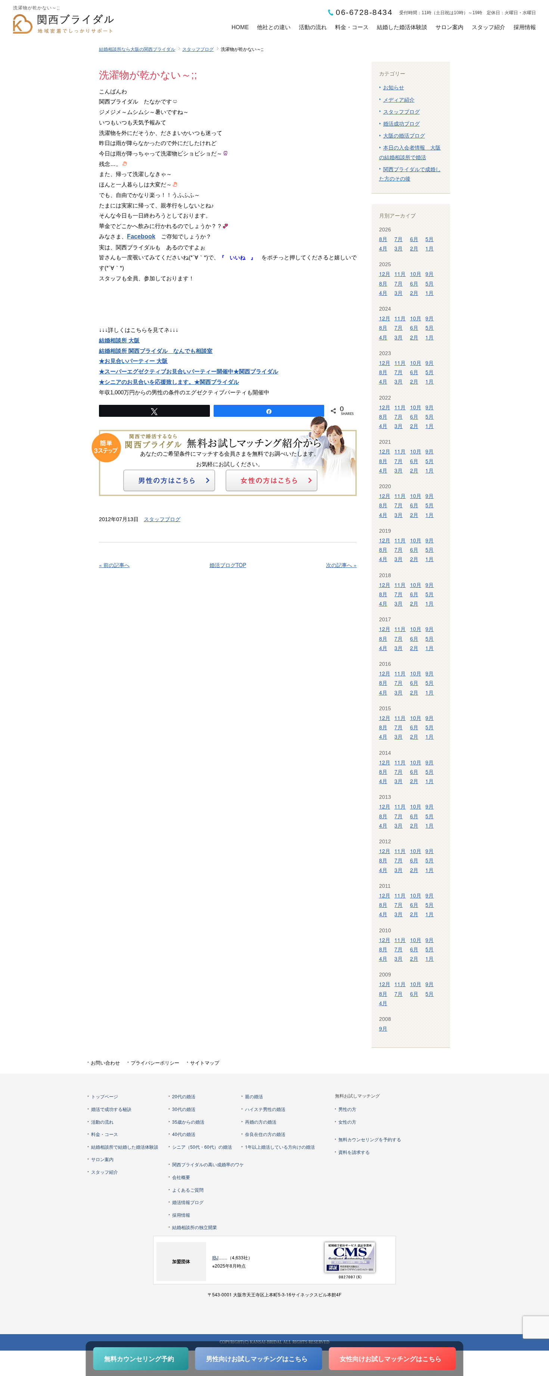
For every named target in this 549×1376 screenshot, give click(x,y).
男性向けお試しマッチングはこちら (257, 1358)
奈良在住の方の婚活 (265, 1134)
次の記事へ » (341, 565)
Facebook (141, 236)
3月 (398, 248)
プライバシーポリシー (155, 1062)
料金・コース (352, 27)
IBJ (215, 1257)
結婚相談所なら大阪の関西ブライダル (137, 49)
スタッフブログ (198, 49)
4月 (383, 248)
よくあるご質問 (188, 1189)
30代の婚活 (183, 1109)
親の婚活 (254, 1096)
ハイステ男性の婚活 (265, 1109)
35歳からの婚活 (188, 1121)
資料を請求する (354, 1152)
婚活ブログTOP (228, 565)
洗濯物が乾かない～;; (148, 75)
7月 (398, 239)
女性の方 (347, 1121)
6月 (414, 239)
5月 (429, 239)
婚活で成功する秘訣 (111, 1109)
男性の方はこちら (169, 480)
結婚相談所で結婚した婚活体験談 (124, 1146)
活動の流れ (313, 27)
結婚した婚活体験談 (402, 27)
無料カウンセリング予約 (139, 1358)
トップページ (104, 1096)
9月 (429, 273)
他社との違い (274, 27)
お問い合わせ (105, 1062)
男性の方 (347, 1109)
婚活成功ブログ (401, 123)
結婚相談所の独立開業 (194, 1227)
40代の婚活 (183, 1134)
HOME (240, 27)
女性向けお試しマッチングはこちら (390, 1358)
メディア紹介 (399, 99)
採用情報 (525, 27)
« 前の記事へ (114, 565)
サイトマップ (204, 1062)
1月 (429, 248)
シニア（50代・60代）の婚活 (202, 1146)
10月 (415, 273)
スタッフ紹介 (488, 27)
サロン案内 (449, 27)
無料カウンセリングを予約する (369, 1139)
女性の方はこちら (271, 480)
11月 (400, 273)
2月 (414, 248)
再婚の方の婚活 (260, 1121)
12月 (384, 273)
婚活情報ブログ (188, 1202)
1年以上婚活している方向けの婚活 (280, 1146)
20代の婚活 (183, 1096)
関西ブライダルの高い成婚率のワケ (208, 1164)
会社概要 (181, 1177)
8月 (383, 239)
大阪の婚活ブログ (404, 135)
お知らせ (393, 87)
